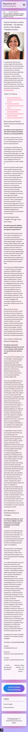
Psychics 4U (9, 3)
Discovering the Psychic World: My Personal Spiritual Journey (15, 99)
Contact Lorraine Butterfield (15, 118)
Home (4, 12)
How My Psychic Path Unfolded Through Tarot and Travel (15, 106)
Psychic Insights (8, 704)
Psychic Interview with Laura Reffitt (8, 667)
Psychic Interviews (13, 12)
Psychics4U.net (9, 90)
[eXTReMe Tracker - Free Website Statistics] (1, 731)
